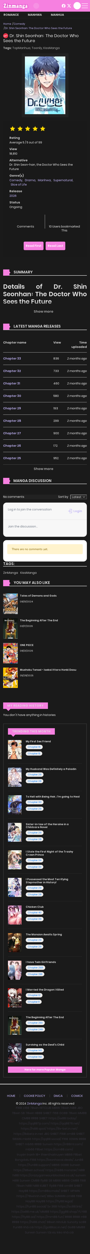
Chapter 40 (34, 912)
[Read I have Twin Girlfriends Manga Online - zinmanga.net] (15, 970)
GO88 (63, 1113)
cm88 (71, 1134)
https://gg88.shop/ (64, 1212)
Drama (30, 180)
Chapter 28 (12, 421)
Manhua (57, 15)
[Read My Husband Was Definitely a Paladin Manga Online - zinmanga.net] (15, 777)
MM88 (82, 1113)
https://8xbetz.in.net (28, 1134)
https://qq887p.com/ (34, 1123)
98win (51, 1222)
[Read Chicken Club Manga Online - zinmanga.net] (15, 915)
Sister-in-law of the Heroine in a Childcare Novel (47, 825)
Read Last (55, 246)
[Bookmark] (64, 220)
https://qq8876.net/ (65, 1123)
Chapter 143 (35, 1050)
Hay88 (23, 1191)
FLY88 (82, 1212)
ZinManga (11, 573)
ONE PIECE (26, 645)
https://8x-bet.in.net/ (62, 1129)
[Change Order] (68, 326)
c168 (26, 1108)
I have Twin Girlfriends (41, 962)
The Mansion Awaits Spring (44, 934)
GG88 (64, 1165)
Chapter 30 (12, 396)
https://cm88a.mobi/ (44, 1191)
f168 (55, 1113)
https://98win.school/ (29, 1170)
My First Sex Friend (38, 741)
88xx (50, 1196)
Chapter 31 (11, 383)
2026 (13, 196)
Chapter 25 (12, 458)
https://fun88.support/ (34, 1165)
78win (34, 1108)
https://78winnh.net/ (31, 1196)
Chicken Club (35, 907)
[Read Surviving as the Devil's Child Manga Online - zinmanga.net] (15, 1053)
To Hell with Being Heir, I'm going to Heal (53, 796)
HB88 (38, 1113)
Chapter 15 (34, 753)
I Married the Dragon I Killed (45, 989)
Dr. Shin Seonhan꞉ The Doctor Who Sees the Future (38, 28)
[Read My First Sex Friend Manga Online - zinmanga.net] (15, 749)
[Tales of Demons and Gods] (10, 603)
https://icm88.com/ (58, 1149)
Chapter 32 (12, 371)
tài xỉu (52, 1232)
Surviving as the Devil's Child (45, 1044)
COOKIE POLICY (34, 1096)
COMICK (77, 1096)
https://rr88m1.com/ (68, 1144)
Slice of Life (19, 184)
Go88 (72, 1227)
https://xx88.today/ (63, 1118)
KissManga (51, 48)
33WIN (73, 1139)
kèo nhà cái (65, 1232)
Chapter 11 (34, 1001)
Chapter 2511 (35, 974)
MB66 (56, 1108)
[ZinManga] (15, 6)
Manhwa (35, 15)
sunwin (80, 1175)
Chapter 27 (12, 433)
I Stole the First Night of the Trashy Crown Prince (49, 853)
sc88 (82, 1222)
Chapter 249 (35, 1029)
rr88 (84, 1217)
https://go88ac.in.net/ (51, 1227)
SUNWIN (60, 1196)
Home (7, 24)
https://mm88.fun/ (50, 1217)
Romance (11, 15)
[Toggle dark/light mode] (36, 6)
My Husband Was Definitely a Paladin (51, 769)
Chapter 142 (35, 1056)
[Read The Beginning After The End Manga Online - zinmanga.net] (15, 1025)
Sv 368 (52, 1206)
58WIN (17, 1139)
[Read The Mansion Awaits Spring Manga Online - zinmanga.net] (15, 942)
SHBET (47, 1113)
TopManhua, (22, 48)
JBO (80, 1108)
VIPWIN (75, 1191)
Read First (33, 246)
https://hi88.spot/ (33, 1129)
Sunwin (47, 1144)
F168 (19, 1108)
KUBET (44, 1186)
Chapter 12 (34, 995)
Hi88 (81, 1170)
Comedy (19, 24)
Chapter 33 (12, 358)
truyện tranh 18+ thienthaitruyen (40, 1154)
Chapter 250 (35, 1022)
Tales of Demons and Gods (38, 595)
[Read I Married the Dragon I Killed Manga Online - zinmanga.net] (15, 998)
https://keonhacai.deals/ (55, 1160)
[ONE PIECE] (10, 653)
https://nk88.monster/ (61, 1170)
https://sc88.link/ (70, 1206)
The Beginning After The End (39, 620)
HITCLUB (45, 1108)
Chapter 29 (12, 408)
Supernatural (63, 180)
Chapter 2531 (35, 967)
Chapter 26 (12, 446)
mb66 (26, 1139)
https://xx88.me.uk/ (26, 1212)
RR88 (34, 1118)
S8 (23, 1113)
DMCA (58, 1096)
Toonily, (37, 48)
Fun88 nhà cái (23, 1227)
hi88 (73, 1108)
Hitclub (61, 1222)
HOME (11, 1096)
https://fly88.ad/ (24, 1217)
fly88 (44, 1180)
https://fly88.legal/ (59, 1201)
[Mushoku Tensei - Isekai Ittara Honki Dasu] (10, 677)
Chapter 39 (34, 919)
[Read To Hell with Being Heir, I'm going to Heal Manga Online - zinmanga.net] (15, 805)
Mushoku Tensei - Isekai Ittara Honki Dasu (48, 670)
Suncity (72, 1222)
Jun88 (78, 1160)
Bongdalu (22, 1160)
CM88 (26, 1118)
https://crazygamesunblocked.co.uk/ (47, 1175)
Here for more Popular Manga (45, 1069)
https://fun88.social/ (31, 1206)
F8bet (39, 1149)
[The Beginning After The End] (10, 628)
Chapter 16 (34, 747)
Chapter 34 (34, 860)
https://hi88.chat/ (33, 1222)
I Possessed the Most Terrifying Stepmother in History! (47, 880)
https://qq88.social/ (46, 1139)
